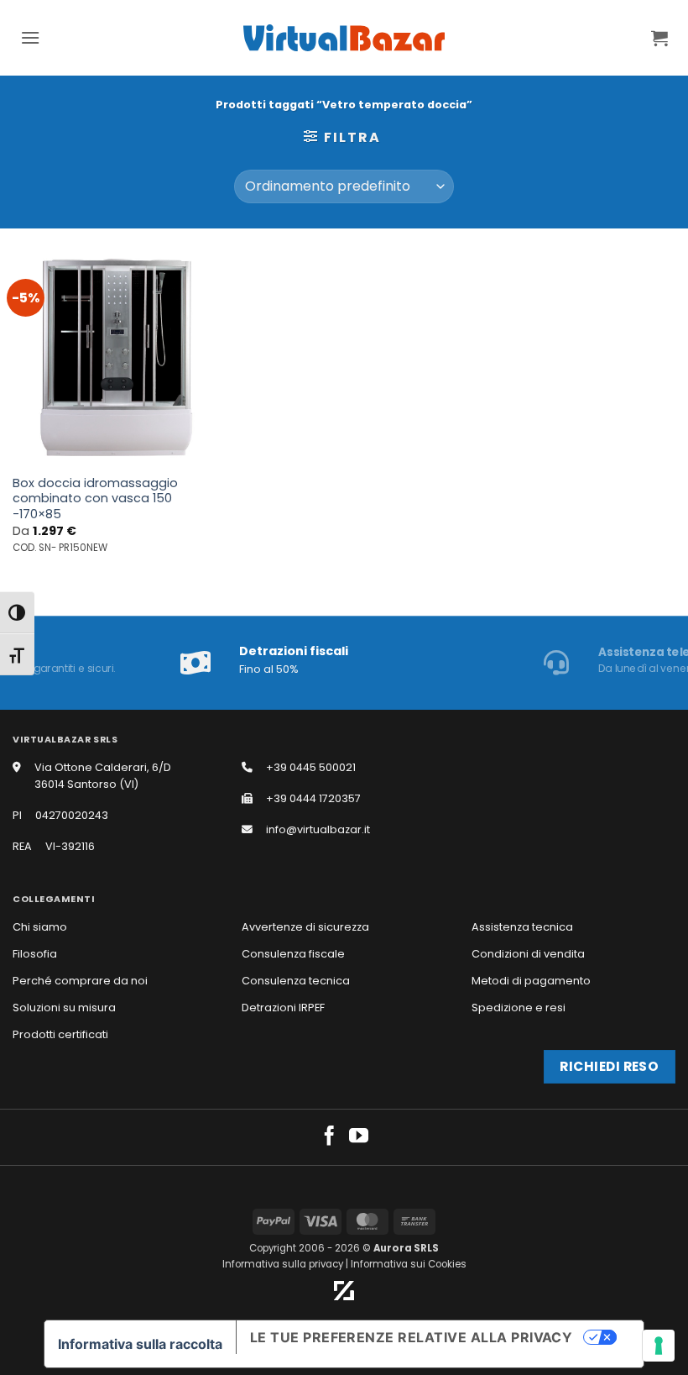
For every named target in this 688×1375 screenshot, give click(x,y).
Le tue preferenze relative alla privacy (411, 1337)
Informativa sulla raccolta (140, 1344)
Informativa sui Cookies (408, 1264)
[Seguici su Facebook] (329, 1137)
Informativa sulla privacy (282, 1264)
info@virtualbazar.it (318, 829)
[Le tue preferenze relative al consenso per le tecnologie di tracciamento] (659, 1346)
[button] (30, 37)
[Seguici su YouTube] (358, 1137)
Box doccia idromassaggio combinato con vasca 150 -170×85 (95, 498)
